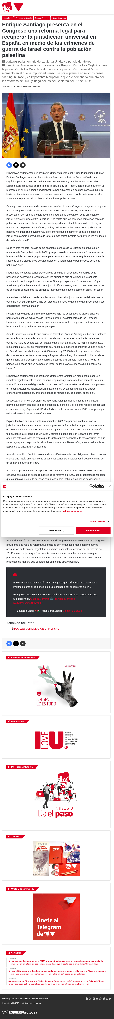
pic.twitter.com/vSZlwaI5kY (28, 603)
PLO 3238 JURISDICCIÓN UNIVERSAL (36, 628)
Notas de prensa (59, 18)
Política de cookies (21, 999)
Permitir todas (93, 530)
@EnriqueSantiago (64, 598)
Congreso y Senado (24, 18)
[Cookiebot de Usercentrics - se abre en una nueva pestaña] (91, 486)
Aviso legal (6, 999)
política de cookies (72, 511)
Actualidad (8, 18)
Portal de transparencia (40, 999)
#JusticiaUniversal (40, 598)
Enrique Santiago (42, 18)
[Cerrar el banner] (110, 486)
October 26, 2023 (72, 610)
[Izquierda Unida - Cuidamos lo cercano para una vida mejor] (12, 7)
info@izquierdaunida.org (31, 1003)
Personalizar (55, 530)
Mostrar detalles (98, 521)
